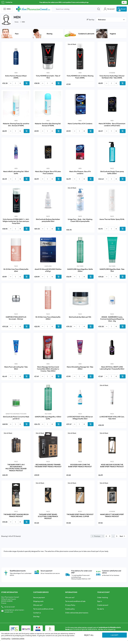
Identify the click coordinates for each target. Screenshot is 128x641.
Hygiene (113, 34)
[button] (109, 9)
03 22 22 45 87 (9, 607)
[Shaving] (38, 33)
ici (114, 629)
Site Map (36, 616)
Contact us (9, 2)
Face (16, 34)
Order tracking (102, 597)
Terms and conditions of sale (43, 609)
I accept (114, 635)
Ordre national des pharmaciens (76, 613)
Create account (102, 605)
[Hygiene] (102, 33)
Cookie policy (70, 609)
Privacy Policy (70, 605)
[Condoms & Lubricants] (70, 33)
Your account (103, 592)
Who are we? (37, 605)
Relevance (111, 19)
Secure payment (39, 597)
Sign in (99, 601)
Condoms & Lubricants (86, 34)
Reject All (89, 635)
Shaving (49, 34)
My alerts (100, 609)
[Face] (7, 33)
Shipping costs (38, 601)
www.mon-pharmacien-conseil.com (83, 627)
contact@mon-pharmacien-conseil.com (14, 611)
